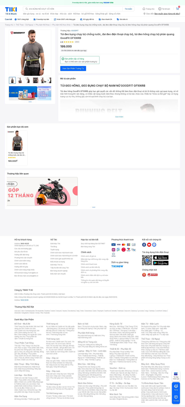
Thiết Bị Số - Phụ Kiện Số (120, 349)
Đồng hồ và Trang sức (87, 342)
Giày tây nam (62, 374)
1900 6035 (24, 300)
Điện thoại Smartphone (22, 367)
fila (42, 313)
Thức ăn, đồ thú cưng (26, 358)
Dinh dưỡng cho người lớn (27, 334)
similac (152, 311)
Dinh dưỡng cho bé (26, 332)
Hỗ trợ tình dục (32, 390)
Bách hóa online (120, 337)
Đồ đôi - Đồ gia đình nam (62, 348)
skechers (88, 311)
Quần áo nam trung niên (59, 352)
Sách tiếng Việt (115, 397)
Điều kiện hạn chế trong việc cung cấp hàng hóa (94, 260)
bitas (165, 311)
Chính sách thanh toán (89, 264)
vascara (17, 311)
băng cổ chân (114, 14)
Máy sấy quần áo (152, 334)
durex (65, 311)
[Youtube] (149, 245)
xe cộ (38, 14)
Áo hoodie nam (56, 346)
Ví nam (48, 396)
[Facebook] (144, 245)
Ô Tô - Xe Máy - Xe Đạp (120, 383)
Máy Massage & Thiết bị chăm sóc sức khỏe (28, 383)
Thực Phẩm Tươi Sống (23, 343)
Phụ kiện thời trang (86, 333)
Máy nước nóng (155, 332)
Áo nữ (48, 326)
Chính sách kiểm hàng (22, 261)
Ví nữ (69, 387)
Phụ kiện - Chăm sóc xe (118, 386)
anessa (134, 311)
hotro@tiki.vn (33, 273)
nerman (120, 311)
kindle (114, 311)
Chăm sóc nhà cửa (28, 360)
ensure (59, 311)
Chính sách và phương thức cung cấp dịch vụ (94, 271)
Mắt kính (98, 336)
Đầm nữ (54, 326)
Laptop (98, 360)
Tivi (146, 332)
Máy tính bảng (24, 371)
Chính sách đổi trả (20, 264)
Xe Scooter (129, 388)
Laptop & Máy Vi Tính (126, 339)
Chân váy (61, 330)
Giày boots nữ (54, 365)
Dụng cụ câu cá (151, 350)
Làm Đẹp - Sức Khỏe (23, 375)
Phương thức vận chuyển (23, 258)
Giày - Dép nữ (52, 358)
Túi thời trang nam (54, 393)
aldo (95, 311)
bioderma (72, 311)
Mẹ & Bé (123, 334)
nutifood (108, 311)
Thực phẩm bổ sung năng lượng (155, 357)
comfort (159, 311)
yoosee (141, 311)
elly (78, 311)
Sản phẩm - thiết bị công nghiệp (124, 340)
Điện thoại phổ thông (26, 369)
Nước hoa (22, 390)
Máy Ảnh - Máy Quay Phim (153, 364)
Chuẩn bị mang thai (26, 339)
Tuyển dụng (54, 250)
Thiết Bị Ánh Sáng (155, 369)
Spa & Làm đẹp (125, 373)
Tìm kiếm (128, 9)
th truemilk (40, 311)
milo (82, 311)
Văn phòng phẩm (128, 397)
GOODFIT (75, 31)
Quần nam (60, 342)
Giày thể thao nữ (159, 356)
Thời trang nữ (52, 324)
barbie (47, 311)
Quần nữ (61, 326)
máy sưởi (144, 386)
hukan (32, 313)
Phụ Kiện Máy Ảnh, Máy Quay (151, 367)
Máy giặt (148, 330)
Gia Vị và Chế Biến (88, 390)
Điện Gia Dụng (20, 396)
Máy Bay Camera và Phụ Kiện (155, 378)
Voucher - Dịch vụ (117, 368)
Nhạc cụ (95, 377)
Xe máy (116, 388)
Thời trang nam (53, 339)
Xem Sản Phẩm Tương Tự (73, 68)
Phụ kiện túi (69, 389)
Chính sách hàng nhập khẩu (24, 270)
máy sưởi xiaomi (158, 394)
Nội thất (88, 371)
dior (23, 311)
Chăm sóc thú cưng (85, 386)
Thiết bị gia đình (34, 399)
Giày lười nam (51, 374)
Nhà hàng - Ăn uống (121, 375)
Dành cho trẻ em (25, 356)
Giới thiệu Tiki (55, 243)
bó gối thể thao (88, 14)
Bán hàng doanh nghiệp (59, 271)
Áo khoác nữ (63, 328)
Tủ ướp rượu (164, 334)
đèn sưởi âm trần (152, 400)
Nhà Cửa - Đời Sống (86, 364)
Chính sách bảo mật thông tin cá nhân (64, 256)
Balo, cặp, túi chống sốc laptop (92, 327)
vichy (38, 313)
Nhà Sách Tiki (116, 394)
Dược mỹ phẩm (34, 392)
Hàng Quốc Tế (116, 324)
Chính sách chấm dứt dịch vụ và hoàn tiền (94, 276)
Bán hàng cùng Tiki (88, 246)
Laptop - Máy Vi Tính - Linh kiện (92, 351)
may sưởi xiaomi (152, 392)
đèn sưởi (152, 386)
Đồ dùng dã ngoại (155, 344)
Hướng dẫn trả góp (21, 267)
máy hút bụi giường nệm (154, 395)
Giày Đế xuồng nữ (60, 367)
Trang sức (81, 345)
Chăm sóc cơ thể (25, 382)
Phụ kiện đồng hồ (88, 347)
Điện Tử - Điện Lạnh (150, 324)
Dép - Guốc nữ (62, 361)
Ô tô (122, 388)
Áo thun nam (50, 342)
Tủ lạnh (148, 328)
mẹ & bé (45, 14)
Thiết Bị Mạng (90, 358)
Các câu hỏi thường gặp (23, 249)
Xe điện (131, 386)
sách (70, 14)
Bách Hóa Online (85, 383)
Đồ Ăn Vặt (85, 392)
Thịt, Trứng (26, 346)
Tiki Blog (53, 246)
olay (146, 311)
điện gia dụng (28, 14)
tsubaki (47, 313)
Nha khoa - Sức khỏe (123, 377)
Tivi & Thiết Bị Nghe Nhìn (122, 342)
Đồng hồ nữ (90, 345)
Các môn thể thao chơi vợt (155, 353)
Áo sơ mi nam (60, 344)
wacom (127, 311)
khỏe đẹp (54, 14)
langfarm (25, 313)
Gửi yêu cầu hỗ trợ (20, 252)
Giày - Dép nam (53, 371)
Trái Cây (17, 346)
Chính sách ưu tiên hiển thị (90, 267)
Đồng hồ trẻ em (101, 347)
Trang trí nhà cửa (84, 367)
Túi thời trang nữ (53, 384)
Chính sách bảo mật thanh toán (61, 253)
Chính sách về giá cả (88, 256)
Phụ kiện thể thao (155, 346)
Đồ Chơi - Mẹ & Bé (22, 324)
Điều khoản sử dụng (57, 262)
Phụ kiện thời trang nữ (85, 336)
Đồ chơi (37, 326)
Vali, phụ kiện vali (100, 328)
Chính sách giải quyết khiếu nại (61, 259)
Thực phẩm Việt (33, 348)
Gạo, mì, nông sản (26, 352)
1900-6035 (25, 243)
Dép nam (57, 376)
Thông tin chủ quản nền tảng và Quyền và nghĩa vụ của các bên (95, 281)
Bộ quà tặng (88, 396)
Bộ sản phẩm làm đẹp (27, 391)
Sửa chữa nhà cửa (88, 369)
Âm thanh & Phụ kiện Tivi (150, 326)
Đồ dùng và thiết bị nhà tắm (93, 373)
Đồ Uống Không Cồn (91, 394)
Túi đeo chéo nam (59, 396)
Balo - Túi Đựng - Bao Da (155, 373)
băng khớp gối (101, 14)
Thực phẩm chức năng (26, 380)
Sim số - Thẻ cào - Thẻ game (128, 379)
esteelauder (30, 311)
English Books (122, 399)
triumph (100, 311)
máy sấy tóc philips (157, 388)
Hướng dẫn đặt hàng (21, 255)
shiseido (17, 313)
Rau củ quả (22, 348)
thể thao (76, 14)
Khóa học (128, 371)
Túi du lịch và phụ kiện (90, 326)
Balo (79, 326)
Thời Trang (129, 326)
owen (53, 311)
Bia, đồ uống (22, 354)
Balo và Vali (83, 324)
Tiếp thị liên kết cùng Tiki (59, 268)
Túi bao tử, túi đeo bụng (65, 398)
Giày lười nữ (65, 365)
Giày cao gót (51, 361)
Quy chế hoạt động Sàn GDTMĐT (93, 243)
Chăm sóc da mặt (20, 378)
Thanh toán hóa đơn (117, 371)
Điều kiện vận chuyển (58, 274)
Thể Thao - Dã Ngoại (150, 339)
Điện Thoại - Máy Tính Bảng (26, 364)
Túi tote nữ (60, 389)
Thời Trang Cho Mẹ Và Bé (23, 326)
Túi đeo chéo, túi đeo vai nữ (56, 387)
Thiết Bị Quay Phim (154, 377)
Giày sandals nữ (58, 363)
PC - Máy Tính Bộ (88, 360)
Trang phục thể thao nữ (149, 342)
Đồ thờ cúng (86, 377)
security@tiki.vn (32, 276)
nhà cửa (63, 14)
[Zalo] (154, 245)
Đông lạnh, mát (29, 350)
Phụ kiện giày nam (57, 378)
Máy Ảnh (160, 379)
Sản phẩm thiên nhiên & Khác (27, 385)
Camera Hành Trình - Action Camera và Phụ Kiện (155, 371)
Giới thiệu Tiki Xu (56, 265)
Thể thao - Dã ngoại (120, 330)
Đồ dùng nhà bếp (20, 399)
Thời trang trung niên (58, 334)
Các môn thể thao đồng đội (155, 352)
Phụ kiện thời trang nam (91, 337)
